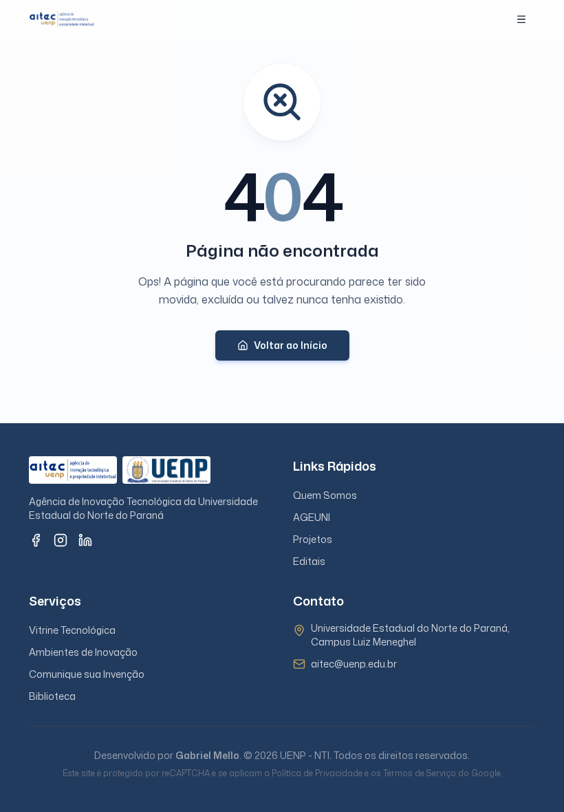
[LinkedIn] (85, 540)
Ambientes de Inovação (83, 652)
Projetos (312, 539)
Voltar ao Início (290, 345)
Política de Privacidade (317, 773)
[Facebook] (36, 540)
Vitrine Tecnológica (72, 630)
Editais (309, 561)
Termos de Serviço (419, 773)
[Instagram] (60, 540)
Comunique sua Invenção (86, 674)
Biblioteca (52, 696)
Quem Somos (325, 495)
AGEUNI (311, 517)
